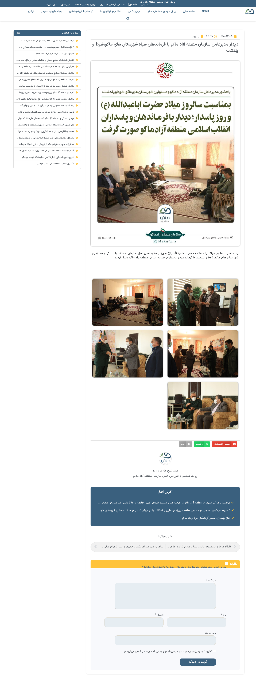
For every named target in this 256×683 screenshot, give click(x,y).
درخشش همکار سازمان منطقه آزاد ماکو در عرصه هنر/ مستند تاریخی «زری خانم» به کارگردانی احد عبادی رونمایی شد (163, 503)
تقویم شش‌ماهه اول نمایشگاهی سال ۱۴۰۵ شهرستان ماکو (48, 157)
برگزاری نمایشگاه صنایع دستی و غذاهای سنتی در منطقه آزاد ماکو (44, 73)
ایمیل (159, 615)
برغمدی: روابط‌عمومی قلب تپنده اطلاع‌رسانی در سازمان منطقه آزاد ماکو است (39, 138)
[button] (128, 18)
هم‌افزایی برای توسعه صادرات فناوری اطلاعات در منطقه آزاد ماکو (45, 66)
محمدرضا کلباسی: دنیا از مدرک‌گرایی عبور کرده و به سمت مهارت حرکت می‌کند (38, 131)
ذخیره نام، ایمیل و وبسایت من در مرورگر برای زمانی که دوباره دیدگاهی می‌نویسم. (167, 651)
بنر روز (195, 36)
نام (223, 615)
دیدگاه (211, 580)
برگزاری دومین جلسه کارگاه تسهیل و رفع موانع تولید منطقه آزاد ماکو (43, 99)
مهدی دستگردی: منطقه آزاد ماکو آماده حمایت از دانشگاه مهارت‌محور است (40, 118)
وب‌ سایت (210, 633)
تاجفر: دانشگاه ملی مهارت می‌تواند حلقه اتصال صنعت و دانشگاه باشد (42, 112)
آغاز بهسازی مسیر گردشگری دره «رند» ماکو (206, 518)
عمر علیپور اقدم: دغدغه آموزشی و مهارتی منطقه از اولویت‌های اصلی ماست (39, 125)
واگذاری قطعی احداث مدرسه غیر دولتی (56, 164)
